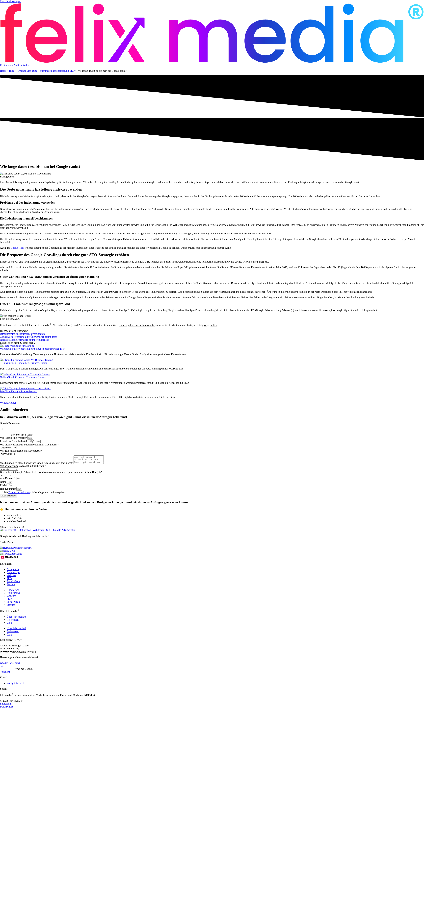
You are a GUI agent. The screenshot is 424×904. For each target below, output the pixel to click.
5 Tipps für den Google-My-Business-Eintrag (23, 363)
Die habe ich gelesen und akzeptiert (34, 492)
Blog (11, 70)
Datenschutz (6, 706)
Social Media (13, 581)
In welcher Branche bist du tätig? (17, 441)
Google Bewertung (10, 662)
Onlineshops (13, 572)
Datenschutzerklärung (19, 492)
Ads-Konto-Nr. (8, 478)
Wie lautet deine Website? (13, 437)
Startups (11, 584)
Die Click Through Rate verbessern (18, 391)
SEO (9, 578)
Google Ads (13, 569)
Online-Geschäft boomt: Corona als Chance (23, 377)
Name (3, 481)
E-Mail (4, 485)
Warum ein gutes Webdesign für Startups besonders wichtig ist (32, 348)
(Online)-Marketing (27, 70)
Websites (11, 575)
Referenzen (13, 619)
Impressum (5, 703)
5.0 (1, 665)
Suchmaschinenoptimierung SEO (57, 70)
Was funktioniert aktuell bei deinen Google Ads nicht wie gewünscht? (37, 463)
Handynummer (8, 488)
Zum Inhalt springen (10, 1)
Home (3, 70)
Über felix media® (16, 616)
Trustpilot (5, 671)
